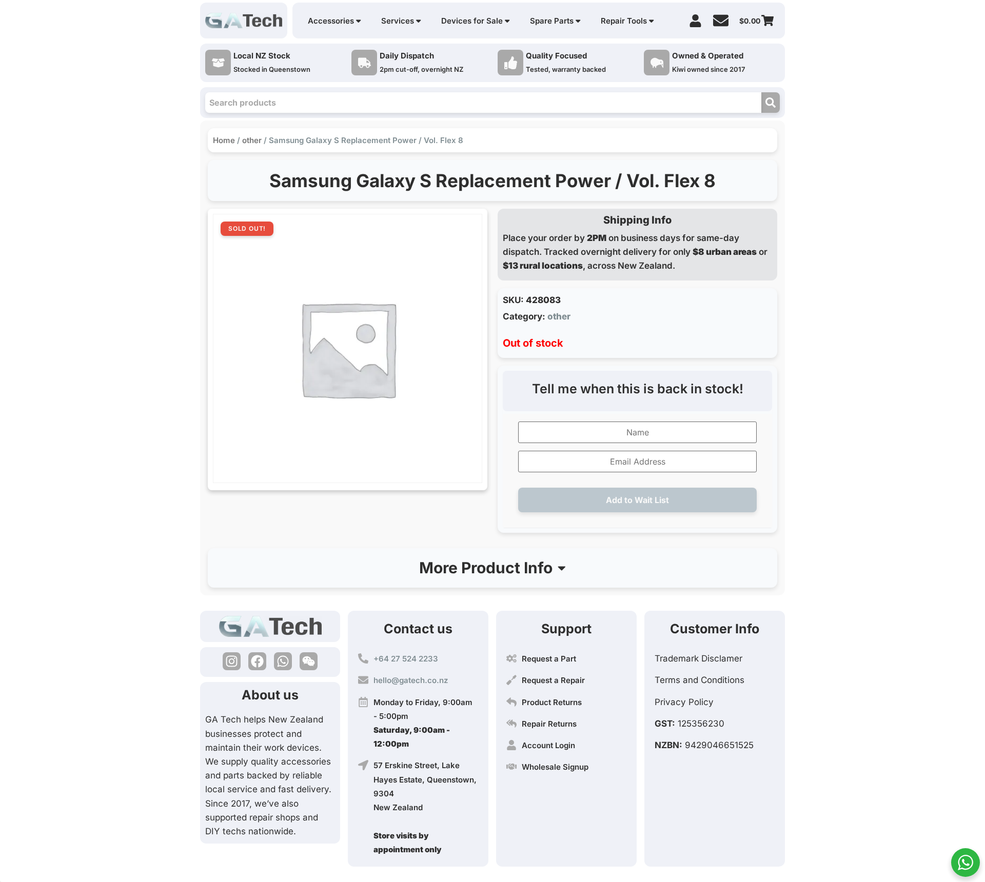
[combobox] (483, 102)
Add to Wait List (637, 500)
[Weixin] (309, 661)
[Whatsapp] (283, 661)
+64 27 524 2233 (405, 659)
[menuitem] (334, 20)
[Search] (770, 102)
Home (224, 140)
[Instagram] (232, 661)
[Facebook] (257, 661)
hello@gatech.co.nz (410, 680)
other (252, 140)
